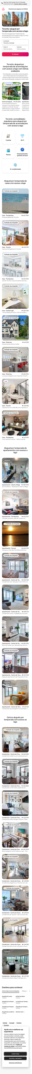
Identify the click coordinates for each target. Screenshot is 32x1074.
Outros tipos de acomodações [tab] (10, 991)
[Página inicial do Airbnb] (3, 9)
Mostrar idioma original (20, 4)
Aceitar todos (15, 1054)
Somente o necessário (15, 1058)
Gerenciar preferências (15, 1063)
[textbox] (8, 49)
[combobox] (15, 43)
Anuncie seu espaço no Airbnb (18, 9)
